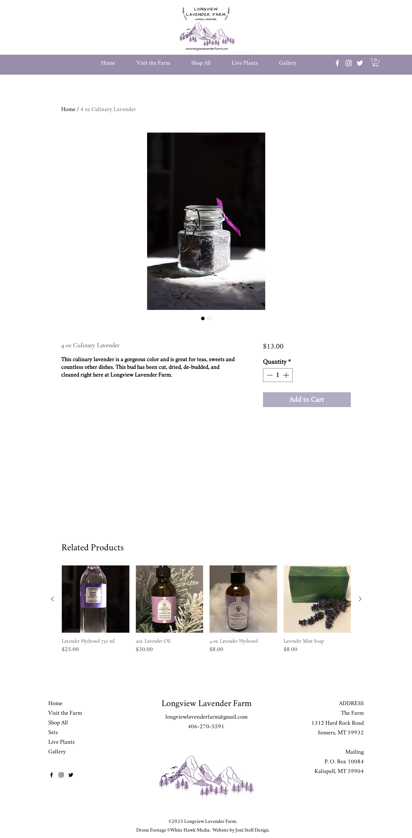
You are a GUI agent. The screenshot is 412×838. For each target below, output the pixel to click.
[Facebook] (337, 63)
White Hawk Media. (190, 830)
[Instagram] (348, 63)
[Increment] (287, 375)
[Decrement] (269, 375)
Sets (53, 732)
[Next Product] (360, 599)
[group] (206, 612)
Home (68, 109)
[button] (160, 63)
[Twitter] (360, 63)
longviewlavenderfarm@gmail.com (206, 717)
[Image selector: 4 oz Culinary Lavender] (203, 318)
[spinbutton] (278, 375)
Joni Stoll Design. (251, 830)
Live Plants (61, 742)
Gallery (57, 751)
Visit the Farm (65, 713)
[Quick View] (95, 599)
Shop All (58, 722)
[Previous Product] (52, 599)
